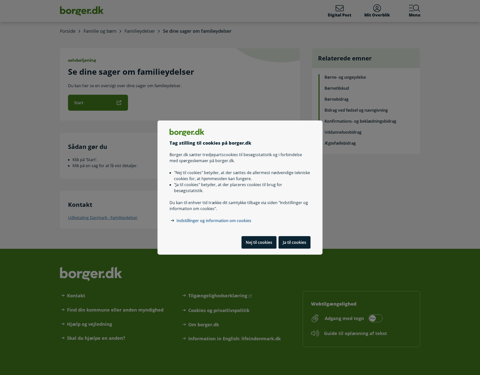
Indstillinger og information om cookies (213, 220)
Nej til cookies (259, 242)
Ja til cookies (294, 242)
